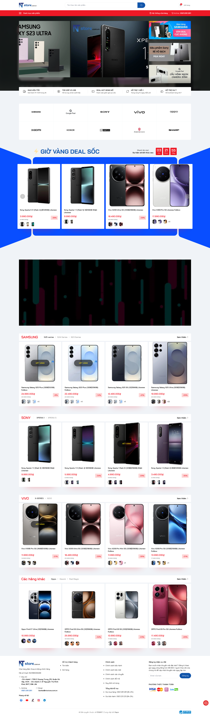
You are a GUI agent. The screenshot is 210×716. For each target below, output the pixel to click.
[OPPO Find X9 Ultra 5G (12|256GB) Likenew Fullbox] (83, 605)
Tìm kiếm (65, 665)
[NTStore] (27, 5)
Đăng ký (185, 676)
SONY (26, 417)
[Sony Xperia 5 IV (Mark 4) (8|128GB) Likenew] (39, 185)
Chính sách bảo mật (113, 670)
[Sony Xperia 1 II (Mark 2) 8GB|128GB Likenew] (170, 443)
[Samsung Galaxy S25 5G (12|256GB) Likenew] (126, 363)
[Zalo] (44, 700)
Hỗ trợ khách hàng (70, 662)
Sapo (117, 712)
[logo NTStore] (40, 663)
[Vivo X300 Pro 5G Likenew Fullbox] (171, 185)
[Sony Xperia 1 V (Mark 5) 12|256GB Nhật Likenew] (83, 185)
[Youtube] (27, 700)
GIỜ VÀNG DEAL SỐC (70, 151)
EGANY (100, 712)
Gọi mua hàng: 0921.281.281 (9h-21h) (119, 692)
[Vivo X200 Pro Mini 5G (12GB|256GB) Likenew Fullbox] (126, 524)
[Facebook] (21, 700)
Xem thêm (181, 337)
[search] (141, 5)
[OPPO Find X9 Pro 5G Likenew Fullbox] (170, 605)
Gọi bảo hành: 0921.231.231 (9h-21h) (119, 696)
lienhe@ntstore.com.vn (47, 690)
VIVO (25, 498)
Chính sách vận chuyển (114, 674)
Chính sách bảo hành (113, 665)
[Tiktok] (33, 700)
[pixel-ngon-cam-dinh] (170, 75)
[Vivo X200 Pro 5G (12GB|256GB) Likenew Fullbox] (170, 524)
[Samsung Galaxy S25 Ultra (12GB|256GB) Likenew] (170, 363)
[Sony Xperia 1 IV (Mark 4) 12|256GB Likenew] (83, 443)
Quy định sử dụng (112, 683)
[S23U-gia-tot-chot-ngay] (86, 49)
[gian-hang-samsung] (170, 31)
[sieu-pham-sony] (170, 53)
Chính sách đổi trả (112, 679)
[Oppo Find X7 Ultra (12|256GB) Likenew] (40, 605)
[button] (22, 196)
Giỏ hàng (65, 670)
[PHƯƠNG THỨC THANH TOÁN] (170, 689)
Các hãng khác (33, 579)
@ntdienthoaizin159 (95, 292)
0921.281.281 (26, 690)
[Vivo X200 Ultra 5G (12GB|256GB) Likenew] (127, 185)
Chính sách (109, 662)
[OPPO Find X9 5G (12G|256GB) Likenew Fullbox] (126, 605)
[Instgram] (38, 700)
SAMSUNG (29, 337)
